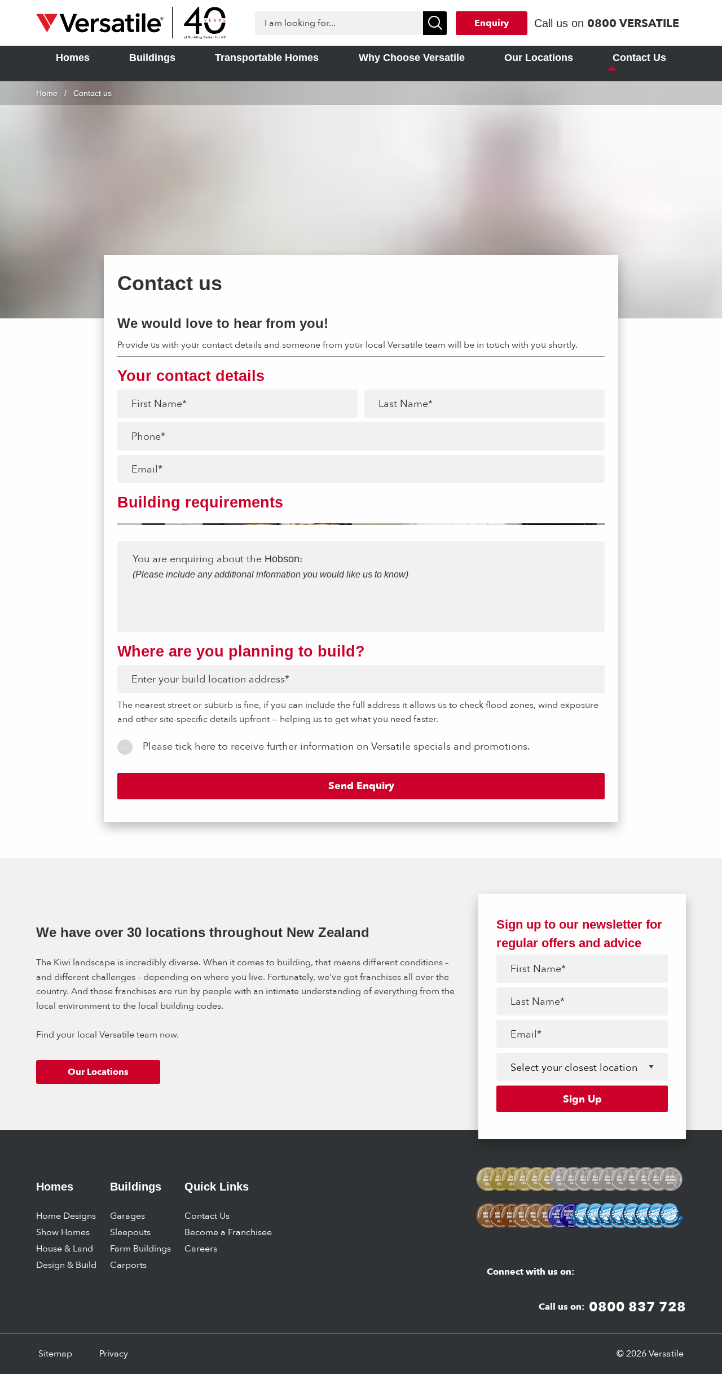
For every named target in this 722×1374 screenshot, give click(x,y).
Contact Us (207, 1215)
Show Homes (63, 1232)
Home (47, 93)
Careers (200, 1248)
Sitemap (55, 1353)
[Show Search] (435, 23)
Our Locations (98, 1071)
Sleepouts (130, 1232)
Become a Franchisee (228, 1232)
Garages (127, 1215)
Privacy (113, 1353)
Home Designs (66, 1215)
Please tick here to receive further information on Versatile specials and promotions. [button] (336, 746)
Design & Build (66, 1264)
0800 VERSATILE (633, 23)
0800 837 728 (637, 1306)
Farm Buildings (140, 1248)
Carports (128, 1264)
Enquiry (491, 22)
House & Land (64, 1248)
